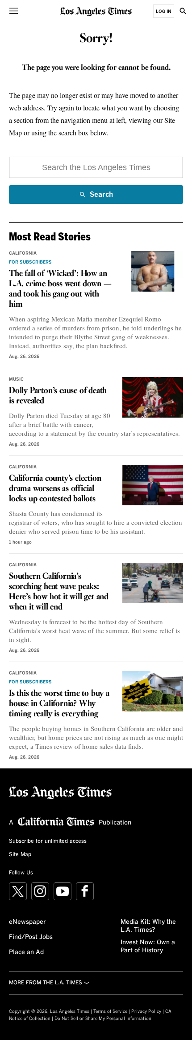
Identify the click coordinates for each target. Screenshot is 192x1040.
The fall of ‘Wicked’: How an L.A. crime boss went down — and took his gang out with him (60, 289)
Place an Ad (26, 952)
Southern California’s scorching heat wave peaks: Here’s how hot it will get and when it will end (59, 591)
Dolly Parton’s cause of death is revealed (58, 396)
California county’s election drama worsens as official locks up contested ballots (55, 488)
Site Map (20, 854)
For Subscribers (30, 262)
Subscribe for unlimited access (48, 841)
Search (101, 197)
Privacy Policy (146, 1011)
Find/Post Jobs (31, 937)
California (23, 253)
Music (16, 379)
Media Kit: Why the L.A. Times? (148, 926)
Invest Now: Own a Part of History (148, 946)
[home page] (96, 11)
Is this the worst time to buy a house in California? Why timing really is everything (59, 703)
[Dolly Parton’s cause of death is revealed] (153, 397)
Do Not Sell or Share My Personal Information (102, 1018)
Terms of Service (110, 1011)
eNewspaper (27, 922)
